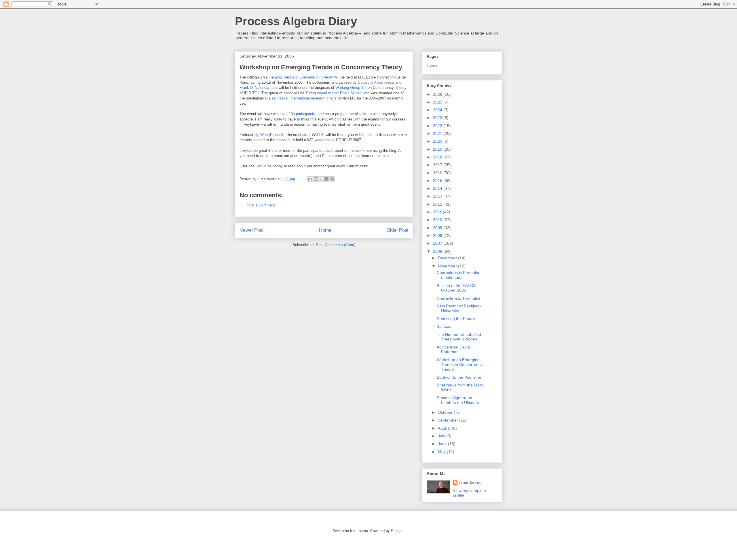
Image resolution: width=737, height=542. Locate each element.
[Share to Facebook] (326, 179)
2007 (438, 243)
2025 (438, 102)
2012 (438, 204)
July (442, 436)
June (443, 443)
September (448, 420)
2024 (438, 110)
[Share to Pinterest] (332, 179)
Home (325, 230)
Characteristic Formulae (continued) (458, 275)
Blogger (397, 530)
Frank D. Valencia (254, 87)
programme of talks (351, 114)
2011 (438, 212)
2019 (438, 149)
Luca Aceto (470, 482)
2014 (438, 188)
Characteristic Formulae (458, 298)
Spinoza (444, 326)
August (445, 428)
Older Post (397, 230)
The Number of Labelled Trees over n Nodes (459, 337)
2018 (438, 157)
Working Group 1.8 (350, 87)
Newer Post (251, 230)
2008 (438, 235)
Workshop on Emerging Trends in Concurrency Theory (460, 364)
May (442, 451)
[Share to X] (321, 179)
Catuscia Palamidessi (375, 82)
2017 (438, 164)
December (448, 258)
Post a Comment (261, 205)
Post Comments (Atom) (335, 245)
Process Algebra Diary (296, 21)
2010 (438, 219)
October (446, 412)
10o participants (302, 114)
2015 (438, 180)
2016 (438, 173)
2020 (438, 141)
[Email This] (310, 179)
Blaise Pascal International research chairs (301, 98)
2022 (438, 125)
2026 (438, 94)
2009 (438, 227)
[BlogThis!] (315, 179)
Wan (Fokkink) (272, 135)
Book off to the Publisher (459, 377)
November (448, 266)
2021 (438, 133)
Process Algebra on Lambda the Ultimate (458, 400)
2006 (438, 251)
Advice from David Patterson (453, 349)
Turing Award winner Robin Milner (332, 93)
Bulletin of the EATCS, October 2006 (457, 288)
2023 (438, 117)
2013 (438, 196)
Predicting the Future (456, 318)
